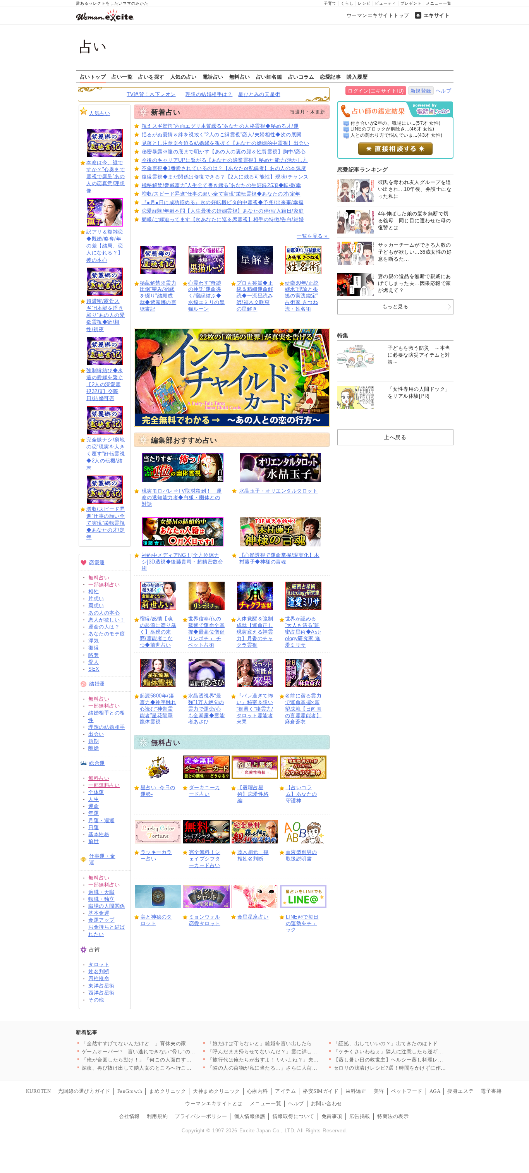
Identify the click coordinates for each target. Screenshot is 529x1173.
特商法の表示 (393, 1116)
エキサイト (437, 15)
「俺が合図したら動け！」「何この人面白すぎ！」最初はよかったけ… (165, 1060)
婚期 (93, 741)
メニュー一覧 (439, 3)
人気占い (99, 113)
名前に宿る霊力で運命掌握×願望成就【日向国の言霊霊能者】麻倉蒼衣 (303, 709)
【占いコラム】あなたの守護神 (301, 794)
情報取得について (293, 1116)
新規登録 (420, 91)
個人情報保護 (249, 1116)
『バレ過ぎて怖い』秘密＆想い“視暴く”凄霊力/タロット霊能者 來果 (255, 709)
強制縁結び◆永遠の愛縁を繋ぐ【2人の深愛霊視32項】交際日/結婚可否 (104, 385)
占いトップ (93, 76)
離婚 (93, 748)
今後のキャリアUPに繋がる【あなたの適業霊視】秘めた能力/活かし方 (225, 160)
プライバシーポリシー (201, 1116)
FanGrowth (130, 1091)
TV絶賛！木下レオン (151, 94)
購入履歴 (357, 76)
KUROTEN (38, 1091)
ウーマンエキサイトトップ (378, 15)
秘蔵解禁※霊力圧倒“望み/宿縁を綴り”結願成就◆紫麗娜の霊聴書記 (158, 296)
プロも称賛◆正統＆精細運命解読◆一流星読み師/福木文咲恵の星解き (255, 296)
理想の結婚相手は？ (209, 94)
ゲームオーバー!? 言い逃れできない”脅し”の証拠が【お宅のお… (160, 1051)
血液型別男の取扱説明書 (301, 855)
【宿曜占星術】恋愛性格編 (253, 794)
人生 (93, 799)
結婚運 (97, 684)
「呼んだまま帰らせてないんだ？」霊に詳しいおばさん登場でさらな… (291, 1051)
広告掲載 (359, 1116)
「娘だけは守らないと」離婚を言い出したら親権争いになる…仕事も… (291, 1043)
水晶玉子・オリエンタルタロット (278, 491)
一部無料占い (104, 584)
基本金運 (98, 913)
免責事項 (331, 1116)
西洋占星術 (101, 993)
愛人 (93, 662)
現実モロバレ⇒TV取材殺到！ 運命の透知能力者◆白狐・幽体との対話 (182, 497)
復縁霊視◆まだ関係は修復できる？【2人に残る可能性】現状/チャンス (225, 177)
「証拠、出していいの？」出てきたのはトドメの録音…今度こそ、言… (417, 1043)
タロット (98, 964)
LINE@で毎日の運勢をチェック (302, 923)
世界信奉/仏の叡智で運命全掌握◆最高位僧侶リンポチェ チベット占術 (206, 632)
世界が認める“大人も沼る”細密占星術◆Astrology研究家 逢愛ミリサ (303, 632)
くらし (347, 3)
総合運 (97, 763)
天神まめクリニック (216, 1091)
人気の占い (183, 76)
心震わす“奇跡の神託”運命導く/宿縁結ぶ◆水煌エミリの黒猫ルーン (206, 296)
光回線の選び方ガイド (84, 1091)
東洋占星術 (101, 986)
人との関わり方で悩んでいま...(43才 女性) (396, 135)
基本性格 (98, 834)
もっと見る (395, 306)
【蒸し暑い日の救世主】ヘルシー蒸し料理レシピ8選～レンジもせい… (416, 1060)
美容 (379, 1091)
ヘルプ (444, 91)
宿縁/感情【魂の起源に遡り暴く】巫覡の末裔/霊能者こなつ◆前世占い (158, 632)
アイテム (285, 1091)
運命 (93, 806)
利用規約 (157, 1116)
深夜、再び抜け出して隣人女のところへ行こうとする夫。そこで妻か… (165, 1068)
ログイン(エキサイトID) (376, 91)
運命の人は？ (104, 627)
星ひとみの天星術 (259, 94)
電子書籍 (491, 1091)
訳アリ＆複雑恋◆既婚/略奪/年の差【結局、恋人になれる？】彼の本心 (104, 246)
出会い (96, 734)
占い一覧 (122, 76)
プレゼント (411, 3)
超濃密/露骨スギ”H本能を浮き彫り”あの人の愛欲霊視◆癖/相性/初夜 (105, 315)
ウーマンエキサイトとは (214, 1103)
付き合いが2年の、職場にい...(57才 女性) (395, 123)
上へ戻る (395, 437)
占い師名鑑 (269, 76)
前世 (93, 841)
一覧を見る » (313, 236)
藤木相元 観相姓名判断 (253, 855)
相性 (93, 591)
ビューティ (385, 3)
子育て (330, 3)
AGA (435, 1091)
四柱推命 (98, 978)
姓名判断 (98, 971)
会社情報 (129, 1116)
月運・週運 (101, 820)
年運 (93, 813)
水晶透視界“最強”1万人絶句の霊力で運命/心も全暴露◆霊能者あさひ (206, 709)
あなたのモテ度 (106, 634)
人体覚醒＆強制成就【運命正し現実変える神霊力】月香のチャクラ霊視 (255, 632)
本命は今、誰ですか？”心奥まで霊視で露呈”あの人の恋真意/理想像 (105, 177)
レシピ (364, 3)
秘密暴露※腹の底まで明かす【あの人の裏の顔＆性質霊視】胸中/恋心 (224, 152)
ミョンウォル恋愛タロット (204, 920)
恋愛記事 (330, 76)
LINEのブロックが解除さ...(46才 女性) (392, 129)
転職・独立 (101, 899)
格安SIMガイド (320, 1091)
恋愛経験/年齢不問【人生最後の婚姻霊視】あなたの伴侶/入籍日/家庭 (223, 211)
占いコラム (301, 76)
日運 (93, 827)
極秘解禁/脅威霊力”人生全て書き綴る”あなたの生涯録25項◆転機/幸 (221, 185)
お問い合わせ (326, 1103)
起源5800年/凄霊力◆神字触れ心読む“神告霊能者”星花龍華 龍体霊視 (158, 709)
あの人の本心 (104, 613)
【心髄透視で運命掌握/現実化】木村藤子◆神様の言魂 (279, 558)
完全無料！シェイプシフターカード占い (204, 858)
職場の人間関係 (106, 906)
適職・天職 (101, 892)
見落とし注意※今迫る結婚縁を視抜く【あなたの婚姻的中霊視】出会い (225, 143)
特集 (343, 335)
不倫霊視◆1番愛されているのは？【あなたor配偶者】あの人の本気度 (224, 168)
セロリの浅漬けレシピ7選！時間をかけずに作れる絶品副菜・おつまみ (416, 1068)
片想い (96, 598)
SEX (94, 669)
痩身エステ (460, 1091)
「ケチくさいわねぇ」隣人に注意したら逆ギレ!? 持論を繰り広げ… (412, 1051)
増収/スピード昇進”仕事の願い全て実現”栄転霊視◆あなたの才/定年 (105, 523)
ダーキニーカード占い (204, 791)
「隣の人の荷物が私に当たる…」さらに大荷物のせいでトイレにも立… (291, 1068)
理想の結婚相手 (106, 727)
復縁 (93, 648)
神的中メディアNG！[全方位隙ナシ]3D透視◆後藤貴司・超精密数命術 (182, 561)
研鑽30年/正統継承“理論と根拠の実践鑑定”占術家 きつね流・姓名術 (302, 296)
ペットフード (407, 1091)
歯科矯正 (355, 1091)
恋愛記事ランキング (362, 170)
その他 (96, 1000)
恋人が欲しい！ (106, 620)
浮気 (93, 641)
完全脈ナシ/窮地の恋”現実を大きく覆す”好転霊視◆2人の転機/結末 (105, 454)
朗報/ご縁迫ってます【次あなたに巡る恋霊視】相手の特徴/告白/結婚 (223, 219)
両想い (96, 605)
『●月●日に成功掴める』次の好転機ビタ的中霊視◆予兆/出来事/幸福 (223, 202)
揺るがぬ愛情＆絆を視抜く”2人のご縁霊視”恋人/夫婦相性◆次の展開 (222, 134)
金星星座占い (253, 917)
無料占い (239, 76)
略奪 (93, 655)
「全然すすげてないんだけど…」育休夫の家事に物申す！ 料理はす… (164, 1043)
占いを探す (151, 76)
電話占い (213, 76)
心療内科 (257, 1091)
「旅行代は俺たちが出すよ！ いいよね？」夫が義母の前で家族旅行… (289, 1060)
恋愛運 (97, 562)
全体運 (96, 792)
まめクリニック (167, 1091)
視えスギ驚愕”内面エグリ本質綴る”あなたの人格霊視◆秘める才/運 (220, 126)
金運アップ (101, 920)
